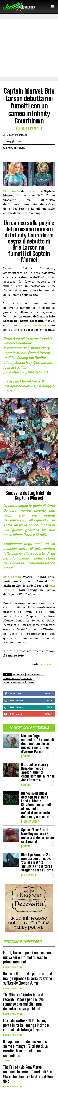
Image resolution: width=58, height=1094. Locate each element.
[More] (36, 156)
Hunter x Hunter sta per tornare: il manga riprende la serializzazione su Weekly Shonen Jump (27, 978)
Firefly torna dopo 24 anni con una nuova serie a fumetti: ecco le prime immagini (28, 957)
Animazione (28, 875)
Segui (50, 700)
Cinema (26, 756)
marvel (30, 682)
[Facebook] (6, 156)
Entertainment (30, 821)
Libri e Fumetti (12, 967)
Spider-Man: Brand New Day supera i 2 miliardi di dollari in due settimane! (38, 836)
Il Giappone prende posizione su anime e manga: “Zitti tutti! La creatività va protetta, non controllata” (25, 1048)
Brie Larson (18, 674)
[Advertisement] (29, 48)
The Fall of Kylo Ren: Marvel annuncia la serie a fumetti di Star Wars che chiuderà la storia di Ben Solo (28, 1074)
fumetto (26, 678)
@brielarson (42, 363)
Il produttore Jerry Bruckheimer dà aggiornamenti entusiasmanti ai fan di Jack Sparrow (38, 772)
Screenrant (47, 664)
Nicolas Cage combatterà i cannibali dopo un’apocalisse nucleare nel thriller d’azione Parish (37, 744)
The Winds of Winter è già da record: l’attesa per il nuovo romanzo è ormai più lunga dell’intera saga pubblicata (23, 1001)
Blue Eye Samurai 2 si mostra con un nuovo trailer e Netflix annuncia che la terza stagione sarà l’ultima (37, 862)
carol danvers (11, 678)
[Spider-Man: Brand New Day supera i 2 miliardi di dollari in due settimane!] (11, 835)
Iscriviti (48, 714)
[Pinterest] (21, 156)
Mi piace (48, 693)
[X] (14, 156)
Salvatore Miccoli (17, 134)
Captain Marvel (35, 674)
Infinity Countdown (14, 682)
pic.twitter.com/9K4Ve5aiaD (25, 372)
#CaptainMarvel (15, 348)
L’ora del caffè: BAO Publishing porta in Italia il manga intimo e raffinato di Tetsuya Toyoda (26, 1025)
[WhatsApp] (28, 156)
